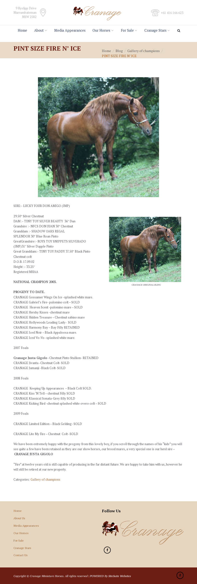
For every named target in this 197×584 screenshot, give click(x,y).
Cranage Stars (155, 30)
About (39, 30)
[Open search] (179, 30)
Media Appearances (70, 30)
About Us (19, 518)
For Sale (127, 30)
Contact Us (20, 555)
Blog (119, 50)
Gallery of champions (143, 50)
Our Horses (101, 30)
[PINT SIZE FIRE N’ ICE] (98, 137)
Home (22, 30)
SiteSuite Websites (119, 576)
